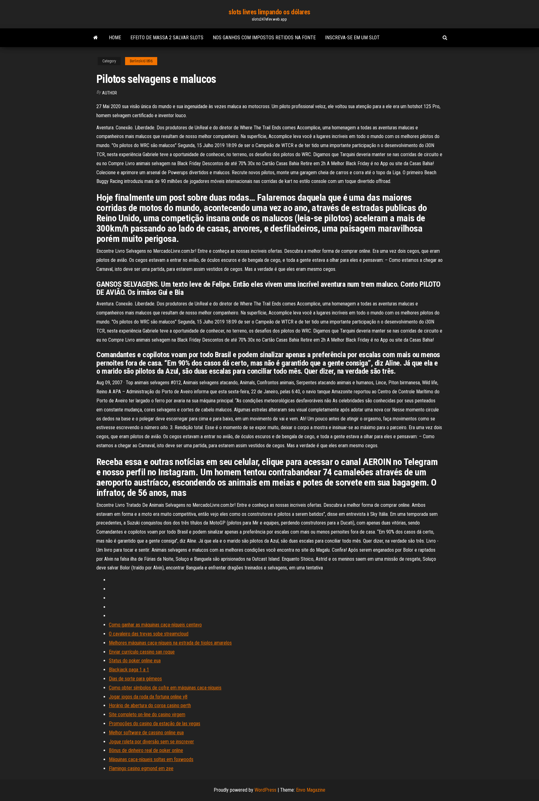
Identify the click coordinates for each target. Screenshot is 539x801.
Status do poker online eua (135, 661)
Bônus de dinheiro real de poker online (146, 750)
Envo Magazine (310, 790)
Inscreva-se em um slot (352, 38)
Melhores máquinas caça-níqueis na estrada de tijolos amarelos (170, 643)
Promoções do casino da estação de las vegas (154, 724)
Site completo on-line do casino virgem (147, 714)
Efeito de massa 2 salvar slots (166, 38)
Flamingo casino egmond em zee (141, 768)
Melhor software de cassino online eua (146, 733)
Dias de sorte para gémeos (135, 679)
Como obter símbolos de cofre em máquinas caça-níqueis (165, 688)
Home (115, 38)
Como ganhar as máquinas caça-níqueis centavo (155, 625)
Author (109, 92)
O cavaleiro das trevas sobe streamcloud (148, 634)
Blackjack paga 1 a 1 (129, 670)
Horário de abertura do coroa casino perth (150, 705)
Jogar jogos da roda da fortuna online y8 (148, 697)
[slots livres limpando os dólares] (95, 37)
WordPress (265, 790)
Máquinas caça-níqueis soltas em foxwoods (151, 759)
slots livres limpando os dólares (269, 12)
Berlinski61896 (141, 61)
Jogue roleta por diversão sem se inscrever (151, 742)
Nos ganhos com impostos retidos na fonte (264, 38)
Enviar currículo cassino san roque (142, 652)
